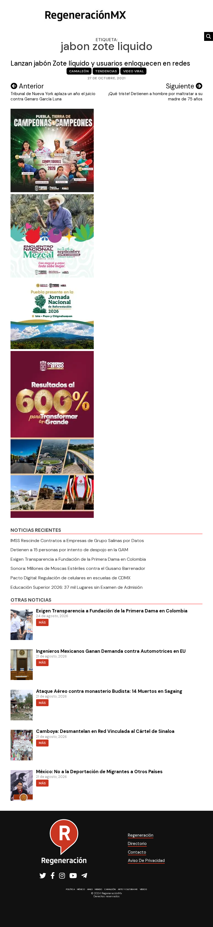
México (81, 889)
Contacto (137, 852)
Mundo (98, 889)
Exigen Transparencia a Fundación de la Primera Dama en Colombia (78, 559)
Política (70, 889)
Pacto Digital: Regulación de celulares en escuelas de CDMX (71, 578)
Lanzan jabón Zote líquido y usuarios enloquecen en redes (100, 63)
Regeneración (140, 835)
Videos (143, 889)
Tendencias (106, 71)
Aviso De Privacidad (146, 860)
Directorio (137, 843)
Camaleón (79, 71)
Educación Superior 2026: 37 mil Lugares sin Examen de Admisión (77, 587)
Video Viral (133, 71)
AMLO (90, 889)
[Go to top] (202, 908)
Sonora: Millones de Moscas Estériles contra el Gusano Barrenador (78, 568)
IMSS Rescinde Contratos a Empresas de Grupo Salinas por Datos (77, 540)
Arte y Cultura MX (128, 889)
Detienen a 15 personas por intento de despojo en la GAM (69, 550)
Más (42, 622)
